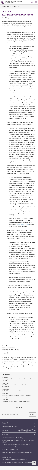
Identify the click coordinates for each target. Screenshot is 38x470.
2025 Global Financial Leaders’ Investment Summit (16, 401)
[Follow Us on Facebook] (19, 430)
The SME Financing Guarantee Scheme (13, 391)
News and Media (11, 6)
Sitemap (17, 447)
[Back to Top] (34, 463)
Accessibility (19, 437)
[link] (32, 2)
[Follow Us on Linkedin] (24, 430)
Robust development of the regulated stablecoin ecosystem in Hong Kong (18, 385)
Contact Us (5, 423)
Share (33, 414)
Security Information (7, 447)
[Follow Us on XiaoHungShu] (27, 430)
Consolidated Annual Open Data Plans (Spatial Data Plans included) (18, 441)
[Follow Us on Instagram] (22, 430)
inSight (18, 6)
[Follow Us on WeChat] (29, 430)
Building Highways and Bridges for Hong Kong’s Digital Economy (16, 396)
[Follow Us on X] (32, 430)
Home (3, 6)
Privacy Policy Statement (23, 444)
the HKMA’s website (23, 224)
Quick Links (5, 434)
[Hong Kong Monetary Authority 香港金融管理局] (11, 2)
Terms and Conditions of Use (10, 449)
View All (19, 407)
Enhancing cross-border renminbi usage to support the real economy (18, 379)
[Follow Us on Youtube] (34, 430)
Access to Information (8, 437)
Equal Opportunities (9, 444)
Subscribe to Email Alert (9, 426)
